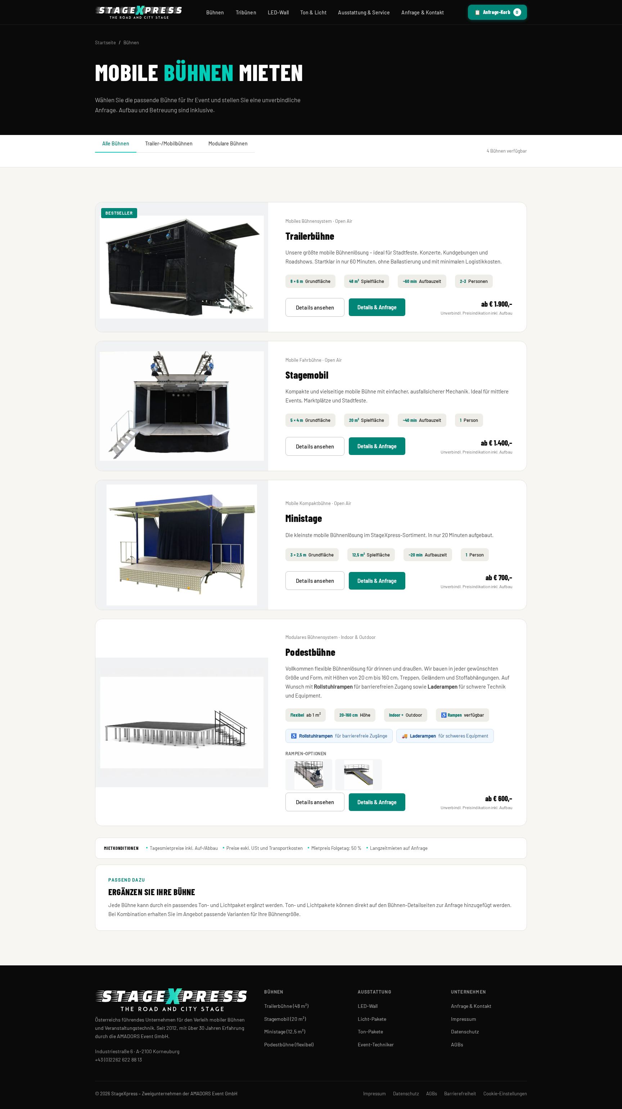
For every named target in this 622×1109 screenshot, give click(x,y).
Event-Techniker (376, 1044)
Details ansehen (315, 307)
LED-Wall (278, 12)
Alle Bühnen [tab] (115, 143)
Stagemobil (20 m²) (285, 1019)
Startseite (105, 42)
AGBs (457, 1044)
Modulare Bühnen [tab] (228, 143)
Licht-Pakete (372, 1019)
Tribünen (246, 12)
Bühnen (215, 12)
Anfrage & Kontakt (422, 12)
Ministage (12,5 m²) (284, 1031)
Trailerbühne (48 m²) (286, 1006)
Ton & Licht (313, 12)
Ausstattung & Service (364, 12)
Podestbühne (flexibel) (289, 1044)
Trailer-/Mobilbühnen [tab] (169, 143)
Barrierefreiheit (460, 1093)
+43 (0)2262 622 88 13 (118, 1059)
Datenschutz (465, 1031)
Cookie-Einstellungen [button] (505, 1093)
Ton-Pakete (370, 1031)
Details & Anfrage (377, 307)
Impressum (463, 1019)
